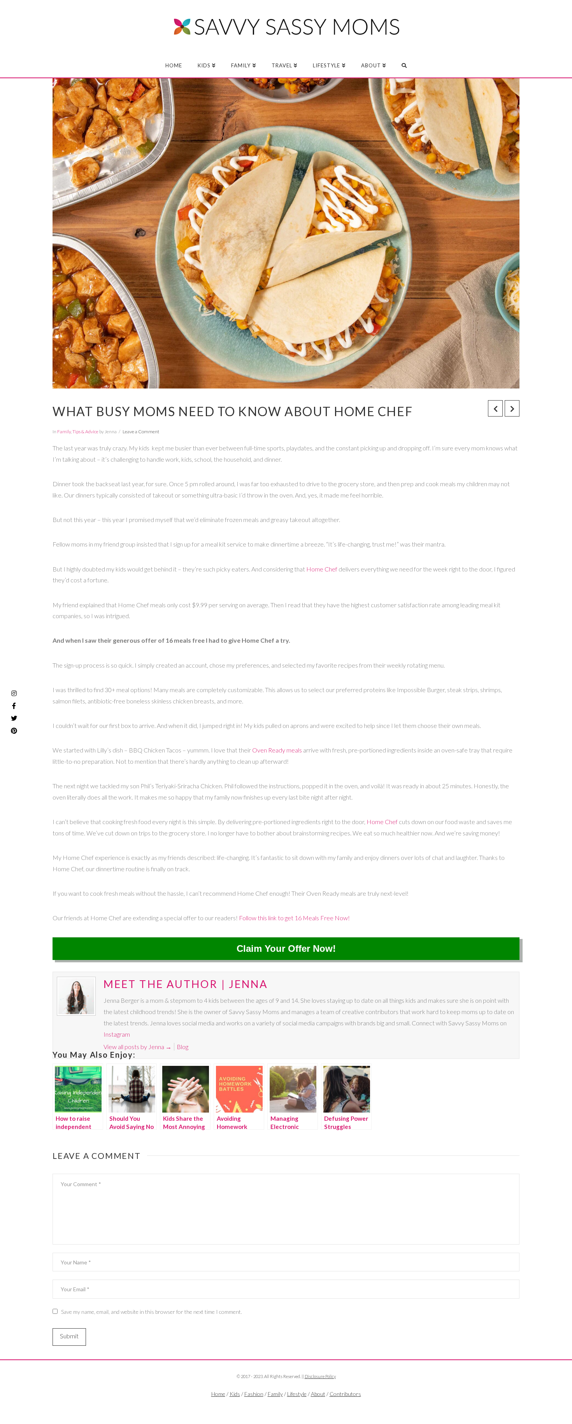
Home (218, 1394)
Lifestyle (297, 1394)
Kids (235, 1394)
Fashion (253, 1394)
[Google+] (301, 1406)
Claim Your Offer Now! (286, 948)
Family (64, 431)
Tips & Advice (85, 431)
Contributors (345, 1394)
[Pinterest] (14, 730)
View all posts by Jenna (138, 1046)
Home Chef (322, 569)
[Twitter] (286, 1406)
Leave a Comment (141, 431)
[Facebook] (270, 1406)
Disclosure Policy (320, 1376)
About (318, 1394)
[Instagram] (14, 693)
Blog (182, 1046)
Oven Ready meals (277, 750)
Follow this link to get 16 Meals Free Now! (294, 917)
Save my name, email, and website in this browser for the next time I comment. (151, 1311)
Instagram (117, 1034)
